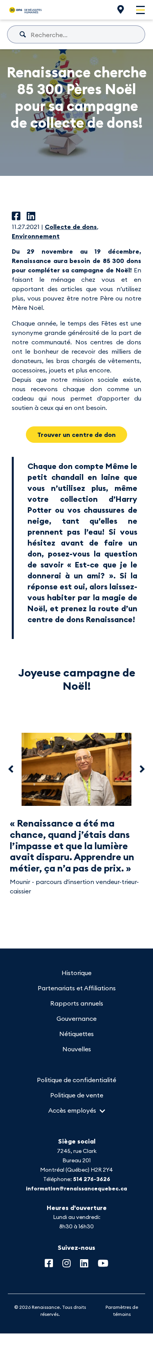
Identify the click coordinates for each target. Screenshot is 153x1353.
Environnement (36, 236)
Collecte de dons (71, 227)
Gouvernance (76, 1018)
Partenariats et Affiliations (77, 988)
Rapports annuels (76, 1003)
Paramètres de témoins (122, 1310)
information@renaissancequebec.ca (76, 1188)
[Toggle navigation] (140, 10)
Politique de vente (76, 1095)
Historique (76, 973)
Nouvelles (76, 1049)
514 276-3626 (91, 1179)
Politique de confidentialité (76, 1080)
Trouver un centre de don (76, 434)
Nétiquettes (76, 1034)
